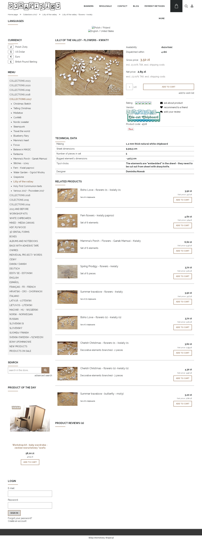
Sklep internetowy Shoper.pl (101, 538)
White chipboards (20, 218)
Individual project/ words (25, 255)
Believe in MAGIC (22, 149)
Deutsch (14, 268)
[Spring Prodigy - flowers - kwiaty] (67, 271)
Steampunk (19, 126)
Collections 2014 (19, 204)
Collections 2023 (19, 81)
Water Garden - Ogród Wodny (29, 172)
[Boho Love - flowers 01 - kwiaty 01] (67, 195)
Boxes (13, 236)
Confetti (17, 117)
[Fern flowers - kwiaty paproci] (67, 221)
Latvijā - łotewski (20, 300)
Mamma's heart (21, 140)
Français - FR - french (22, 287)
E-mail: (11, 488)
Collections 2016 (19, 195)
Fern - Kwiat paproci (23, 168)
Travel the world (21, 131)
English (14, 277)
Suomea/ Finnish (19, 332)
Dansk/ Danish (18, 264)
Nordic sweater (21, 122)
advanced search (43, 375)
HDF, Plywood (17, 227)
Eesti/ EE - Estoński (20, 273)
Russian (13, 319)
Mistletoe (18, 113)
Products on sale (20, 351)
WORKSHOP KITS (18, 213)
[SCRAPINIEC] (143, 115)
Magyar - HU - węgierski (23, 310)
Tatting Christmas (22, 108)
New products (18, 346)
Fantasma (18, 154)
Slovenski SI (16, 323)
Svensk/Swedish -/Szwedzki (26, 337)
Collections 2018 (19, 94)
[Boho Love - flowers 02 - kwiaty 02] (67, 322)
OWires (13, 250)
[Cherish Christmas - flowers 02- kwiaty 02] (67, 373)
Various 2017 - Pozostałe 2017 (28, 190)
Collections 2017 (20, 99)
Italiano (14, 296)
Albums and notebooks (23, 241)
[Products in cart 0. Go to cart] (176, 6)
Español (14, 282)
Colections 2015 (19, 200)
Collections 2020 (20, 85)
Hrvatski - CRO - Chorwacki (25, 291)
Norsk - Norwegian (21, 314)
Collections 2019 (19, 90)
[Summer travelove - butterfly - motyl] (67, 399)
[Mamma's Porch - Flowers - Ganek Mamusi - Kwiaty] (67, 246)
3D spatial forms (19, 232)
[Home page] (34, 6)
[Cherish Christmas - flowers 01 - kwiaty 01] (67, 348)
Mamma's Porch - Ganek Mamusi (30, 158)
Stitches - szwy (21, 163)
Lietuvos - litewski (20, 305)
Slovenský (15, 328)
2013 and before (19, 209)
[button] (171, 103)
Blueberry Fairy (21, 136)
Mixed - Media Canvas (21, 223)
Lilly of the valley (23, 181)
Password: (13, 500)
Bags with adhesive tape (24, 245)
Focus (16, 145)
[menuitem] (88, 6)
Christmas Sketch (22, 103)
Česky (12, 259)
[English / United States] (101, 31)
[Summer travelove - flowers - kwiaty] (67, 297)
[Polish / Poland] (101, 27)
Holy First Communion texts (27, 186)
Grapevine (18, 177)
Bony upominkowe (20, 342)
